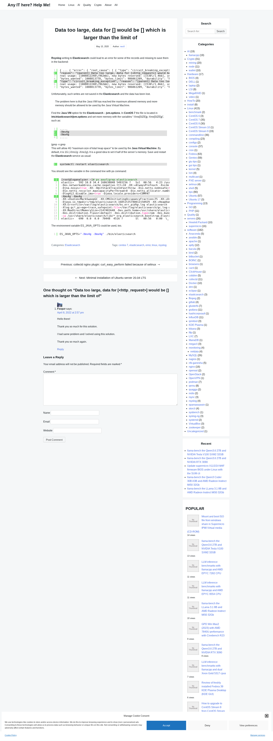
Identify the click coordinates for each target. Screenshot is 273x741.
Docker (193, 283)
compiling (194, 138)
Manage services (257, 735)
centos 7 (123, 245)
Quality (87, 5)
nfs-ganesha (196, 363)
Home (61, 5)
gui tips (193, 165)
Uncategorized (195, 431)
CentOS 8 (194, 123)
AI (79, 5)
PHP (191, 211)
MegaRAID (195, 93)
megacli (193, 344)
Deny (207, 725)
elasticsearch (72, 245)
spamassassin (197, 404)
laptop (192, 85)
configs (193, 142)
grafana (193, 309)
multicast (194, 176)
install (190, 104)
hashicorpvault (197, 313)
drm (191, 287)
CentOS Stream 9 (199, 131)
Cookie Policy (11, 735)
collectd (193, 279)
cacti (191, 268)
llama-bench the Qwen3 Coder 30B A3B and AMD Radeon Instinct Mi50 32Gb (206, 481)
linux (154, 245)
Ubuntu (193, 195)
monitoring (195, 347)
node (191, 66)
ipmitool (193, 321)
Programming (194, 203)
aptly (191, 245)
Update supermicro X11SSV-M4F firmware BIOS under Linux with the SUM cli (205, 469)
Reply (60, 349)
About (108, 5)
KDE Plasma (196, 325)
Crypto (98, 5)
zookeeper (195, 427)
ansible (193, 237)
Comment (49, 371)
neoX (122, 46)
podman (193, 382)
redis (191, 393)
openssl (193, 370)
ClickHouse (195, 271)
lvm (191, 173)
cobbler (193, 275)
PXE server (195, 180)
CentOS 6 (194, 116)
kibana (192, 328)
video (192, 97)
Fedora (193, 154)
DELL (192, 81)
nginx (192, 366)
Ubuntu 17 (194, 199)
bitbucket (194, 256)
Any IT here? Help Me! (29, 5)
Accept (166, 725)
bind (191, 252)
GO (191, 207)
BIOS (192, 78)
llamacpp (194, 55)
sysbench (194, 412)
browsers (194, 264)
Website (47, 430)
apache (193, 241)
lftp (190, 332)
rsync (192, 397)
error (148, 245)
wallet (192, 70)
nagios (192, 359)
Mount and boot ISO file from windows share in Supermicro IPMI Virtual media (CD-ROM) (205, 524)
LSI (191, 89)
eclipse (193, 290)
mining (192, 62)
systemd (193, 420)
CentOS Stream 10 (199, 127)
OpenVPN (194, 378)
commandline (196, 135)
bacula (192, 249)
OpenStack (195, 374)
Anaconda (194, 233)
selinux (193, 184)
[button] (266, 715)
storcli (192, 408)
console (193, 146)
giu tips (193, 161)
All (116, 5)
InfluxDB (193, 317)
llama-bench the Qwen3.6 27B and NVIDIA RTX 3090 (212, 648)
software (192, 230)
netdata (194, 351)
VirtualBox (194, 423)
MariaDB (194, 340)
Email (46, 421)
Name (46, 412)
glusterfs (193, 306)
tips (191, 192)
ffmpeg (192, 298)
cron (191, 150)
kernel (192, 169)
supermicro (195, 226)
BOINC (193, 260)
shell (191, 188)
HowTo (191, 100)
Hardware (192, 74)
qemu (192, 385)
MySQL (193, 355)
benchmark (195, 112)
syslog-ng (194, 416)
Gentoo (193, 157)
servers (191, 218)
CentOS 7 (194, 119)
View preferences (249, 725)
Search (221, 31)
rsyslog (162, 245)
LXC (191, 336)
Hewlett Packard (198, 222)
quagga (193, 389)
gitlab (192, 302)
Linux (71, 5)
